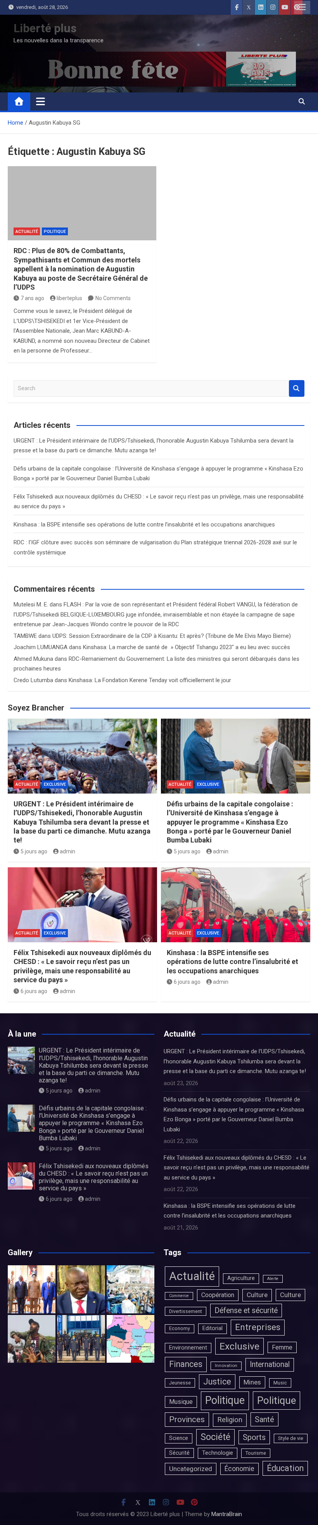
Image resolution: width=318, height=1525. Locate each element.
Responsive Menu (302, 7)
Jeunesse (180, 1383)
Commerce (179, 1295)
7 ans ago (32, 298)
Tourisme (255, 1453)
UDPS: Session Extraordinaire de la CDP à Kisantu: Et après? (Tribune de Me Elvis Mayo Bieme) (171, 635)
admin (67, 851)
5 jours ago (34, 851)
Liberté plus (45, 28)
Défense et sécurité (246, 1310)
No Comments (113, 298)
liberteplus (69, 298)
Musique (181, 1401)
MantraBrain (226, 1514)
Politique (55, 231)
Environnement (188, 1347)
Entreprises (257, 1327)
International (270, 1364)
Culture (257, 1295)
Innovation (226, 1365)
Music (280, 1383)
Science (178, 1438)
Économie (239, 1469)
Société (215, 1436)
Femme (282, 1347)
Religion (229, 1420)
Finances (185, 1364)
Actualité (27, 231)
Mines (252, 1382)
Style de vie (290, 1438)
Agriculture (241, 1278)
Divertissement (185, 1311)
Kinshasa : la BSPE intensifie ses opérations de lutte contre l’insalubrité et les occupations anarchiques (144, 524)
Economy (179, 1328)
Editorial (212, 1328)
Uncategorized (190, 1469)
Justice (217, 1381)
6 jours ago (34, 991)
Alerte (272, 1278)
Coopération (217, 1295)
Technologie (217, 1452)
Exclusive (55, 784)
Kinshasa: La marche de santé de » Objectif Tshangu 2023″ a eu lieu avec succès (186, 647)
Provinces (187, 1419)
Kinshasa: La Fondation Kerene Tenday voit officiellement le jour (150, 680)
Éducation (285, 1468)
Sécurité (179, 1453)
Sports (254, 1437)
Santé (264, 1419)
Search (296, 388)
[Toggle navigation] (40, 101)
